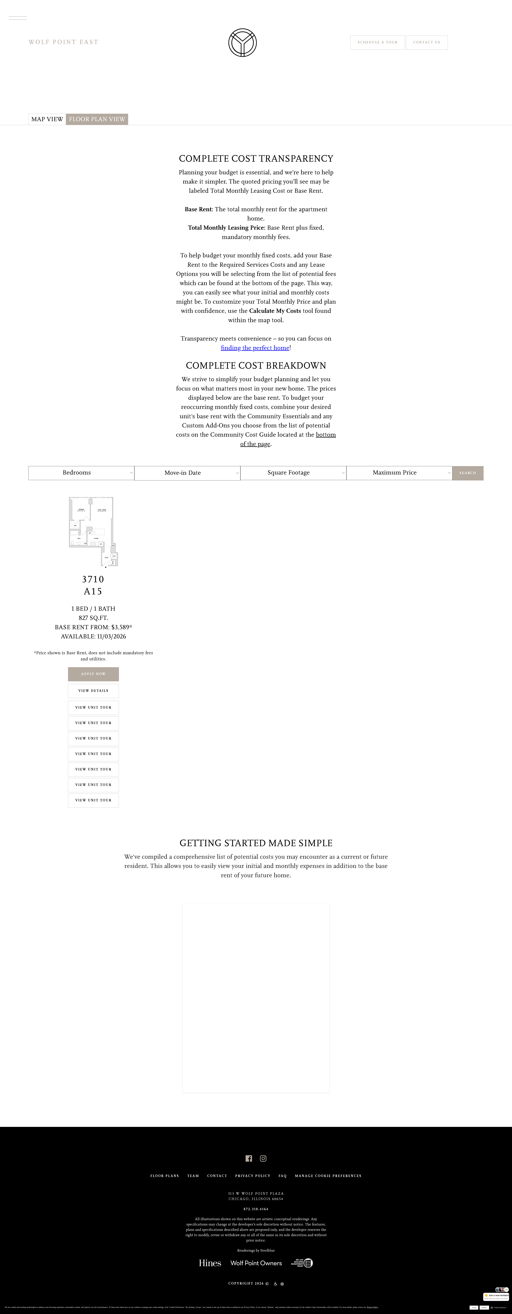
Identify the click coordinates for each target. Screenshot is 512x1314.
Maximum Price (395, 473)
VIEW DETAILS (93, 691)
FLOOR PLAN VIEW (97, 119)
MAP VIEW (47, 119)
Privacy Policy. (372, 1307)
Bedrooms (77, 473)
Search (467, 473)
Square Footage (288, 473)
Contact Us (427, 42)
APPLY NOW (93, 674)
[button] (498, 1307)
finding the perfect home (255, 348)
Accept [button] (474, 1308)
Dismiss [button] (484, 1308)
